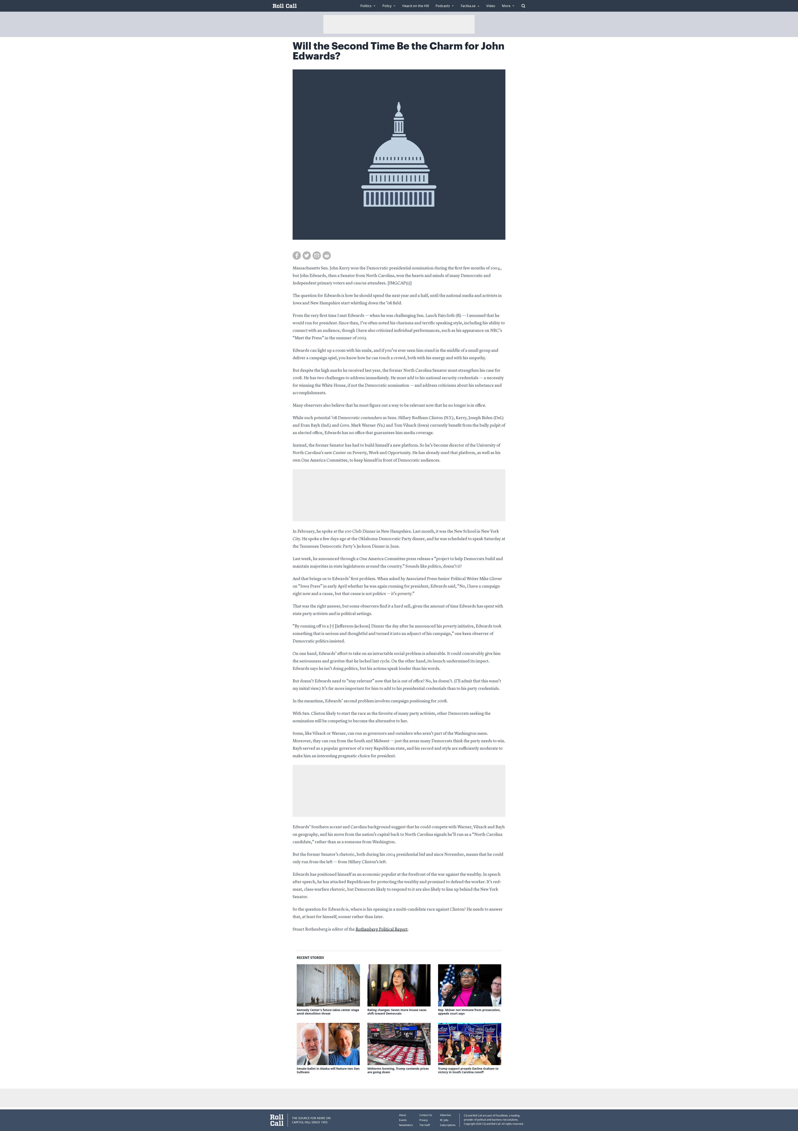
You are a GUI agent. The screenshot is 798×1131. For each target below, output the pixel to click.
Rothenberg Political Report (382, 929)
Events (403, 1120)
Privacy (423, 1120)
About (402, 1115)
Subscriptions (448, 1125)
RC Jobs (444, 1120)
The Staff (424, 1125)
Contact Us (425, 1115)
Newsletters (406, 1125)
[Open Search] (523, 6)
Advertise (445, 1115)
